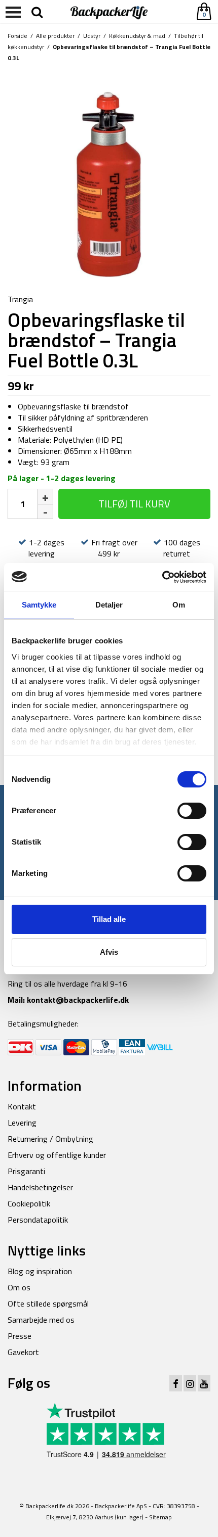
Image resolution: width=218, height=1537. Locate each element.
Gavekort (23, 1352)
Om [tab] (178, 604)
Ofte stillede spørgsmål (48, 1303)
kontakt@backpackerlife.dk (78, 1000)
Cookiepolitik (29, 1203)
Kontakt (22, 1106)
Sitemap (160, 1517)
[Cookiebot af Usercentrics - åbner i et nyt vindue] (162, 577)
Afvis (109, 952)
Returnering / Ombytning (50, 1139)
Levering (22, 1122)
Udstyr (91, 35)
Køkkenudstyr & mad (137, 35)
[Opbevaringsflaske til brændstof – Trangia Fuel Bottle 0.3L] (109, 179)
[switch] (191, 811)
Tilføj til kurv (134, 503)
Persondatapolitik (38, 1220)
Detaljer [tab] (109, 604)
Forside (17, 35)
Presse (19, 1336)
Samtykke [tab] (39, 604)
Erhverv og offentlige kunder (57, 1155)
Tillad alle (109, 919)
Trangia (20, 299)
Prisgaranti (26, 1171)
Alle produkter (55, 35)
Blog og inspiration (40, 1271)
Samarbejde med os (41, 1320)
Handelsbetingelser (40, 1187)
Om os (19, 1287)
